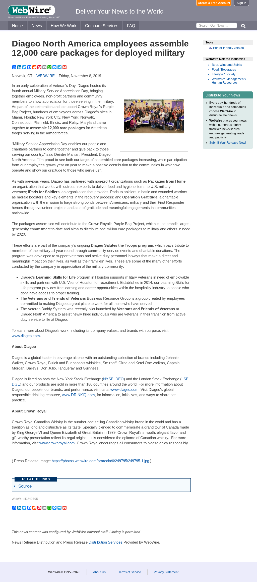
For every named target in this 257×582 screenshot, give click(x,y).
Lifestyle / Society (223, 74)
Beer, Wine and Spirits (227, 65)
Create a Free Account (214, 3)
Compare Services (101, 26)
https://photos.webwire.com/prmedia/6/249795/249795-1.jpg (100, 461)
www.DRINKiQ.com (78, 395)
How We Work (63, 26)
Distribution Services (105, 542)
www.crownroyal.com (57, 443)
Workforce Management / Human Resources (229, 80)
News (37, 26)
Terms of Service (129, 572)
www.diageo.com (26, 336)
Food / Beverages (224, 69)
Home (17, 26)
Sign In (241, 3)
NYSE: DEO (113, 379)
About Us (99, 572)
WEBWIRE (45, 76)
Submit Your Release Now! (227, 142)
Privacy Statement (166, 572)
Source (25, 486)
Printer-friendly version (228, 48)
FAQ (131, 26)
